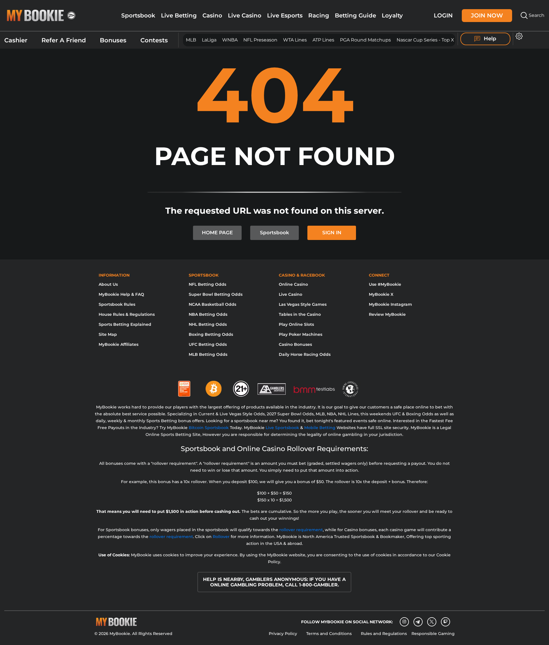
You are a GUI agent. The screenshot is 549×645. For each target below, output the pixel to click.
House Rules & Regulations (127, 314)
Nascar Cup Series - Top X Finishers (436, 40)
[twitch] (445, 622)
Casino (212, 15)
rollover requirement (301, 529)
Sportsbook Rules (117, 304)
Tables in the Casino (300, 314)
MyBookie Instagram (390, 304)
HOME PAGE (217, 232)
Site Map (108, 334)
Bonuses (113, 40)
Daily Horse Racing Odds (305, 354)
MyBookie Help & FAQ (121, 294)
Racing (318, 15)
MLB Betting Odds (208, 354)
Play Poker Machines (300, 334)
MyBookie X (381, 294)
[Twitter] (431, 621)
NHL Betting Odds (208, 324)
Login (443, 15)
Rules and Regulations (384, 633)
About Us (108, 284)
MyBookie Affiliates (118, 344)
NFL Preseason (260, 40)
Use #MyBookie (385, 284)
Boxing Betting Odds (211, 334)
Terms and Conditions (329, 633)
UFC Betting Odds (208, 344)
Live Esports (285, 15)
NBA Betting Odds (208, 314)
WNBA (230, 40)
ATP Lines (323, 40)
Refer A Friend (63, 40)
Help (489, 38)
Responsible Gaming (433, 633)
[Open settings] (518, 36)
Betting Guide (355, 15)
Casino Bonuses (295, 344)
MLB (191, 40)
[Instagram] (404, 622)
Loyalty (392, 15)
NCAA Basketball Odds (212, 304)
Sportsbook (138, 15)
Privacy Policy (283, 633)
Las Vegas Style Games (303, 304)
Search (536, 15)
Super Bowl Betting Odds (215, 294)
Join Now (487, 15)
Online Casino (293, 284)
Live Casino (244, 15)
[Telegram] (418, 622)
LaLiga (209, 40)
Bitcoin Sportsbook (209, 427)
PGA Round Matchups (365, 40)
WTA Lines (295, 40)
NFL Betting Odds (207, 284)
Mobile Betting (319, 427)
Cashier (15, 40)
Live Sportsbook (282, 427)
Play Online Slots (296, 324)
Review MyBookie (387, 314)
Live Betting (179, 15)
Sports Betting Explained (125, 324)
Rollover (221, 536)
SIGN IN (331, 232)
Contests (154, 40)
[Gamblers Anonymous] (272, 386)
